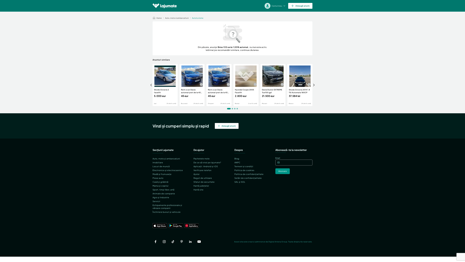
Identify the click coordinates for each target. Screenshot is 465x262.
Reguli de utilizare (203, 178)
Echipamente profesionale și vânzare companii (167, 206)
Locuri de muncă (161, 166)
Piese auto (158, 178)
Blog (236, 158)
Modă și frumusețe (162, 174)
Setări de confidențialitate (248, 178)
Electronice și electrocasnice (168, 170)
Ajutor (197, 174)
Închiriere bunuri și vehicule (167, 212)
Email (277, 158)
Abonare (282, 171)
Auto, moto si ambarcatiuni (177, 18)
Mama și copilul (160, 185)
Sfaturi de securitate (204, 182)
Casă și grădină (160, 182)
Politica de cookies (244, 170)
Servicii (156, 201)
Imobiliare (158, 162)
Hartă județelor (201, 185)
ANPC (237, 162)
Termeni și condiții (243, 166)
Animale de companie (164, 193)
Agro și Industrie (161, 197)
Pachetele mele (202, 158)
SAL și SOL (239, 182)
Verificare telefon (202, 170)
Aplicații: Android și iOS (206, 166)
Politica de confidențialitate (249, 174)
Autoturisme (197, 18)
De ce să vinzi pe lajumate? (207, 162)
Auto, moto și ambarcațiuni (166, 158)
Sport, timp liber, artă (163, 189)
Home (159, 18)
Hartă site (198, 189)
